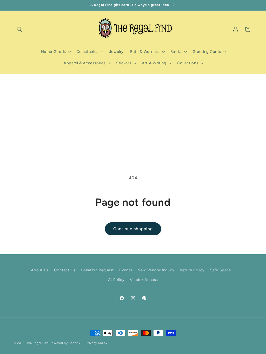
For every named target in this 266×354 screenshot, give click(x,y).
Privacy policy (96, 343)
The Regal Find (37, 343)
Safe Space (220, 270)
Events (125, 270)
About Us (40, 270)
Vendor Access (144, 279)
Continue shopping (133, 228)
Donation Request (97, 270)
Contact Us (64, 270)
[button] (20, 29)
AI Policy (116, 279)
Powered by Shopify (65, 343)
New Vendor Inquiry (155, 270)
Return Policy (192, 270)
